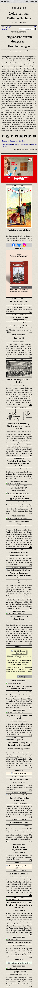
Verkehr (5, 146)
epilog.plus (4, 29)
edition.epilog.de (6, 27)
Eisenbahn (16, 144)
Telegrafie (34, 144)
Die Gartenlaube (7, 144)
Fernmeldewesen (19, 32)
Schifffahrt (19, 458)
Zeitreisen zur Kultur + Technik (19, 15)
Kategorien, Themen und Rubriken (13, 141)
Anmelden (33, 27)
